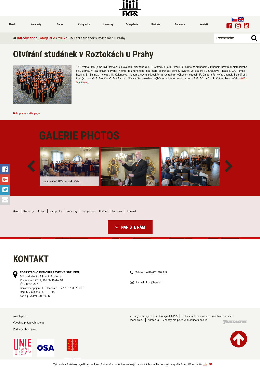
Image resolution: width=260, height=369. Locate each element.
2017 (61, 38)
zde (205, 364)
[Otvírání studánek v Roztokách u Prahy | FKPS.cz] (130, 8)
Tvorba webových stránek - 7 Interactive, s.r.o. (235, 322)
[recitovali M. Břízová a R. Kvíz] (69, 166)
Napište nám (132, 227)
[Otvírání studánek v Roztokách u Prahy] (42, 84)
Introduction (26, 38)
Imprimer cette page (27, 113)
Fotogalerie (46, 38)
